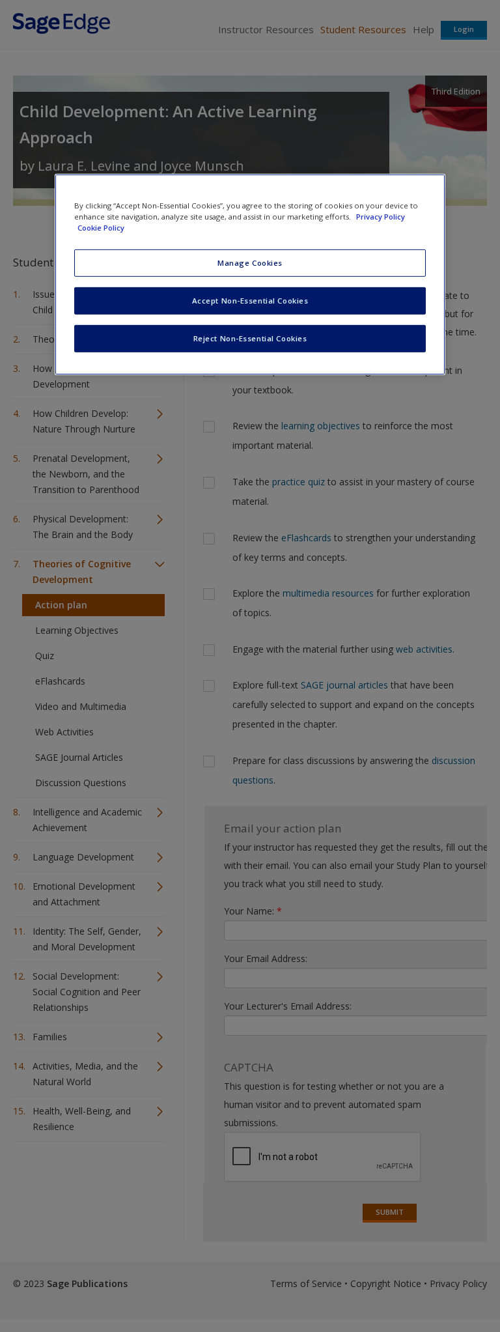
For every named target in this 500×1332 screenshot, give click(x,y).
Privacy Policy (380, 216)
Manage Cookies (250, 263)
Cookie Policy (100, 228)
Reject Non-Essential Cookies (250, 338)
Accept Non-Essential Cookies (250, 300)
